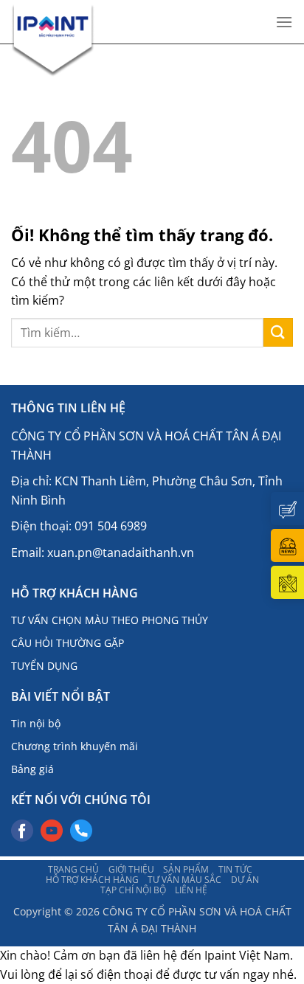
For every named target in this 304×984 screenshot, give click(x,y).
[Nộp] (278, 332)
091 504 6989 (111, 526)
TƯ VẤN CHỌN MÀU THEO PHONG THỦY (109, 620)
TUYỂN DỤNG (44, 666)
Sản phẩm (186, 869)
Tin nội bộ (36, 723)
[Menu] (284, 22)
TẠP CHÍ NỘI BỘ (133, 889)
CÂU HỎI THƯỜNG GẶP (67, 643)
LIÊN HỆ (191, 889)
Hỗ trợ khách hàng (92, 879)
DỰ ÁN (245, 879)
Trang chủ (73, 869)
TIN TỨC (235, 869)
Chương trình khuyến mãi (74, 746)
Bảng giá (32, 769)
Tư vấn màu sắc (184, 879)
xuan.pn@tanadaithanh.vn (120, 552)
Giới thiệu (131, 869)
